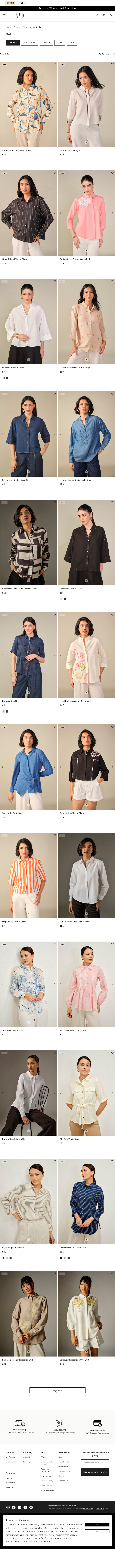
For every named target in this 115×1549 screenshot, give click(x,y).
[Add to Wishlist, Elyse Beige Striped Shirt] (54, 1161)
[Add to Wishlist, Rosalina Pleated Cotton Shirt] (112, 944)
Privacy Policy (88, 1508)
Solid (72, 43)
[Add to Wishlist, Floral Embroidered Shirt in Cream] (112, 614)
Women (17, 27)
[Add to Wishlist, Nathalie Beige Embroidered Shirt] (54, 1273)
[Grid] (111, 54)
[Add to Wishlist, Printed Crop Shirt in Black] (112, 727)
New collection (73, 8)
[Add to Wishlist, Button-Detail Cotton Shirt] (54, 1053)
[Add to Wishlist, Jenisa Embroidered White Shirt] (112, 1273)
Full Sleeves (29, 43)
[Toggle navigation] (5, 15)
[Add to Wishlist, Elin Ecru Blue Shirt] (54, 614)
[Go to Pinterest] (31, 1506)
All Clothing (28, 27)
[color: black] (7, 378)
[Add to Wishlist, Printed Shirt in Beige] (112, 64)
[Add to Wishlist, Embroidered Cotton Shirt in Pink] (112, 173)
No (97, 1531)
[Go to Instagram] (8, 1506)
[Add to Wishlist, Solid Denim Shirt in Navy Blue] (54, 393)
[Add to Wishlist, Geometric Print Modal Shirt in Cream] (54, 502)
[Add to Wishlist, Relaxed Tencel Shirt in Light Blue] (112, 393)
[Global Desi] (10, 3)
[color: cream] (3, 711)
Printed (46, 43)
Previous (3, 104)
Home (8, 27)
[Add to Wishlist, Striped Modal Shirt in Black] (54, 173)
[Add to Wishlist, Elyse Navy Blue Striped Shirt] (112, 1161)
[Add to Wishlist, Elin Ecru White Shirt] (112, 1053)
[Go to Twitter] (25, 1506)
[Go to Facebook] (14, 1506)
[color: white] (3, 378)
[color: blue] (7, 711)
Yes (97, 1524)
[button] (97, 15)
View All (13, 43)
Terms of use (100, 1508)
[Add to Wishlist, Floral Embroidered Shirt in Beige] (112, 281)
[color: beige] (7, 1258)
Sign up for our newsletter (95, 1472)
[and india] (21, 3)
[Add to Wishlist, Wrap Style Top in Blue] (54, 727)
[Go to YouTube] (19, 1506)
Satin (60, 43)
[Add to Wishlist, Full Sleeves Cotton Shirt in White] (112, 835)
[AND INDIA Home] (19, 15)
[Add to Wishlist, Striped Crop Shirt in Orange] (54, 835)
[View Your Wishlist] (104, 15)
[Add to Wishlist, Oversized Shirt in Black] (54, 281)
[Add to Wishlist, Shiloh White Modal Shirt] (54, 944)
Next (54, 104)
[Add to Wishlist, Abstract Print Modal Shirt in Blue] (54, 64)
